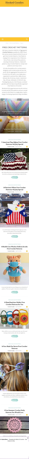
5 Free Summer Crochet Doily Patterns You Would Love (14, 411)
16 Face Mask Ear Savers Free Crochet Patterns (14, 347)
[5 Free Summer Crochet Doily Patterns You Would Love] (14, 425)
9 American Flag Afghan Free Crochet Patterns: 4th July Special (14, 143)
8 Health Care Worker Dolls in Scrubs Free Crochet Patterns (14, 248)
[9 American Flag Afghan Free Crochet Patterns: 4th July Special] (14, 159)
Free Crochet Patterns (14, 43)
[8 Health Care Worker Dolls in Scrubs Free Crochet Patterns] (14, 269)
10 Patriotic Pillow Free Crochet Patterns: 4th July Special (14, 188)
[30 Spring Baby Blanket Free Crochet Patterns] (14, 107)
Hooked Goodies (10, 113)
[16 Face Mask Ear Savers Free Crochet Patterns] (14, 371)
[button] (2, 39)
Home (7, 43)
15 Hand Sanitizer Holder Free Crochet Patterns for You (14, 303)
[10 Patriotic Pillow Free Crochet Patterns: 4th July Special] (14, 210)
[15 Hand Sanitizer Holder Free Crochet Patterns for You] (14, 318)
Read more (14, 177)
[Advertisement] (14, 22)
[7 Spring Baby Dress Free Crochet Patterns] (14, 124)
